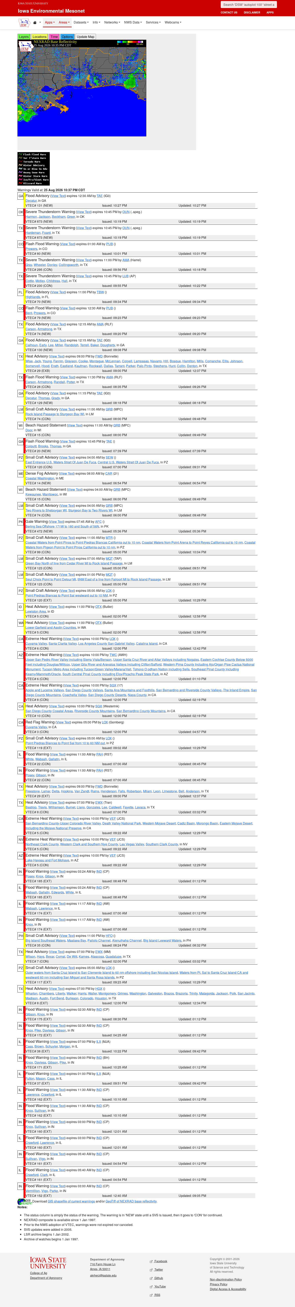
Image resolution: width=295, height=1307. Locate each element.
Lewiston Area (35, 611)
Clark (44, 1174)
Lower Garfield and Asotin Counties (50, 627)
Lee (51, 345)
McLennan (112, 361)
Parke (54, 1190)
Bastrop (31, 807)
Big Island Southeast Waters (45, 940)
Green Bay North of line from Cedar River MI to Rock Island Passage (74, 563)
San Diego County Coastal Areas (49, 711)
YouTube (160, 1286)
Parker (130, 366)
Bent (28, 313)
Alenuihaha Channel (127, 940)
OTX (98, 606)
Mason (41, 1078)
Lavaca (140, 807)
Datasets (80, 22)
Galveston (155, 993)
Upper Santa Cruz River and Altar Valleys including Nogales (156, 659)
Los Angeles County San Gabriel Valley (106, 643)
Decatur (31, 200)
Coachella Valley (74, 695)
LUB (125, 276)
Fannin (58, 361)
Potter (71, 382)
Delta (55, 791)
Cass (29, 1046)
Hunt (172, 366)
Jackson (44, 216)
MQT (109, 558)
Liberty (60, 993)
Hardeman (33, 232)
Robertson (134, 791)
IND (99, 871)
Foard (46, 232)
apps (270, 12)
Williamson (56, 807)
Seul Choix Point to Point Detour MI (50, 579)
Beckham (58, 216)
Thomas (44, 398)
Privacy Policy (218, 1284)
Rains (95, 791)
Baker (95, 345)
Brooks (43, 446)
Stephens (160, 366)
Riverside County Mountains (94, 711)
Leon (157, 791)
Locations (40, 36)
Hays (40, 956)
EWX (99, 802)
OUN (126, 211)
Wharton (31, 993)
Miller (59, 345)
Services (152, 22)
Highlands (32, 297)
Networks (111, 22)
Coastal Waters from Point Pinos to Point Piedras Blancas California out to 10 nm (82, 542)
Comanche (213, 361)
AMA (125, 260)
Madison (31, 998)
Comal (60, 956)
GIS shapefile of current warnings (71, 1201)
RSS (157, 1295)
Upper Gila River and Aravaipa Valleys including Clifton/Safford (116, 664)
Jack (37, 361)
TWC (113, 654)
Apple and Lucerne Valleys (44, 690)
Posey (29, 775)
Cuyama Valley (36, 643)
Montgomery (107, 993)
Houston (101, 998)
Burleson (72, 998)
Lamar (45, 791)
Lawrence (46, 908)
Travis (42, 807)
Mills (200, 361)
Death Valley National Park (121, 823)
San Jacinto (246, 993)
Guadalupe (113, 956)
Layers (24, 36)
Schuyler (51, 1046)
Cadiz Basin (186, 823)
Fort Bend (57, 998)
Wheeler (40, 264)
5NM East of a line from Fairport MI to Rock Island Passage (119, 579)
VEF (113, 818)
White (29, 759)
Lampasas (141, 361)
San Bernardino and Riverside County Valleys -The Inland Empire (202, 690)
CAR (108, 473)
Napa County (137, 695)
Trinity (193, 993)
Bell (181, 791)
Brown (39, 1046)
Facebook (160, 1261)
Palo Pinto (144, 366)
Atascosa (97, 956)
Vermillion (32, 1190)
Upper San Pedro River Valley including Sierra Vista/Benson (68, 659)
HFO (109, 935)
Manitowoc (50, 494)
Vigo (42, 1158)
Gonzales (93, 807)
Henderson (109, 791)
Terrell (84, 345)
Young (47, 361)
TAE (100, 195)
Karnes (84, 956)
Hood (45, 366)
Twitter (158, 1269)
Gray (28, 264)
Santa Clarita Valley (63, 643)
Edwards (57, 892)
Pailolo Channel (99, 940)
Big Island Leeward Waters (162, 940)
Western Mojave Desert (159, 823)
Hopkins (67, 791)
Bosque (175, 361)
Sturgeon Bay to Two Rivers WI (90, 510)
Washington (137, 993)
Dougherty (107, 345)
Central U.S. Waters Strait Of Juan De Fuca (128, 462)
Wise (29, 361)
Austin (43, 998)
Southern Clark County (162, 844)
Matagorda (207, 993)
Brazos (169, 993)
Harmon (31, 216)
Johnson (236, 361)
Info (95, 22)
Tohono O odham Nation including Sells (161, 669)
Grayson (71, 361)
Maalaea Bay (76, 940)
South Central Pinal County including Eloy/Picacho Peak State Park (110, 674)
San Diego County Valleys (84, 690)
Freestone (32, 791)
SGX (113, 685)
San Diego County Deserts (107, 695)
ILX (98, 1041)
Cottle (29, 280)
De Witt (72, 956)
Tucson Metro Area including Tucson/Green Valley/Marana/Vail (86, 669)
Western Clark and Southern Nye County (89, 844)
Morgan (64, 1046)
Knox (39, 876)
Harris (82, 993)
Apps (48, 22)
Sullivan (40, 1110)
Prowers (31, 248)
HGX (98, 988)
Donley (52, 264)
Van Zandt (81, 791)
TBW (100, 292)
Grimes (123, 993)
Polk (233, 993)
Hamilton (188, 361)
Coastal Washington (39, 478)
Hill (165, 361)
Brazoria (182, 993)
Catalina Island (147, 643)
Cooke (83, 361)
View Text (58, 195)
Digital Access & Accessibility (228, 1289)
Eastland (66, 366)
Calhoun (31, 345)
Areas (63, 22)
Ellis (225, 361)
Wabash (41, 759)
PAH (99, 754)
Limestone (169, 791)
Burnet (70, 807)
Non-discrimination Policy (226, 1279)
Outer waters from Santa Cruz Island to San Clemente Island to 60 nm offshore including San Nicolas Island (101, 972)
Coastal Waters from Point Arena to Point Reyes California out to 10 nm (192, 542)
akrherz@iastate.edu (103, 1275)
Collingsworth (68, 264)
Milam (147, 791)
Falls (121, 791)
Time (54, 36)
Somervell (32, 366)
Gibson (41, 775)
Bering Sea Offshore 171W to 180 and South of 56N (62, 526)
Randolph (71, 345)
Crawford (47, 1094)
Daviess (48, 1030)
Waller (92, 993)
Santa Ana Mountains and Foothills (130, 690)
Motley (40, 280)
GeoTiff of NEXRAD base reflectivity (131, 1201)
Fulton (29, 1078)
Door (28, 430)
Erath (55, 366)
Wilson (30, 956)
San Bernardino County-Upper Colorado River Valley (63, 823)
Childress (53, 280)
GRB (109, 409)
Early (43, 345)
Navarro (156, 361)
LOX (109, 590)
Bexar (50, 956)
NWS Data (131, 22)
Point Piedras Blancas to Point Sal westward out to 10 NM (66, 595)
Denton (192, 366)
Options (67, 36)
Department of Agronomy (46, 1278)
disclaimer (252, 12)
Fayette (128, 807)
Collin (181, 366)
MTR (109, 537)
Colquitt (31, 446)
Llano (81, 807)
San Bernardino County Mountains (141, 711)
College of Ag (38, 1273)
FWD (99, 356)
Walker (71, 993)
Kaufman (80, 366)
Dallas (108, 366)
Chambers (46, 993)
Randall (59, 382)
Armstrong (45, 329)
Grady (55, 398)
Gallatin (54, 759)
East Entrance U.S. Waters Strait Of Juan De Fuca (60, 462)
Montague (97, 361)
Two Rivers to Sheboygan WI (46, 510)
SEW (109, 457)
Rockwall (95, 366)
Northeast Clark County (42, 844)
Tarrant (119, 366)
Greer (71, 216)
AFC (98, 521)
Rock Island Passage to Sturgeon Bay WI (54, 414)
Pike (38, 1030)
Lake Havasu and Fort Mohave (47, 860)
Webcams (172, 22)
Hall (64, 280)
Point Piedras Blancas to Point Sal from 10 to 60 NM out (65, 743)
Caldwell (115, 807)
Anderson (193, 791)
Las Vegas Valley (132, 844)
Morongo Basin (207, 823)
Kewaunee (33, 494)
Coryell (127, 361)
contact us (229, 12)
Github (158, 1278)
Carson (30, 329)
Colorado (86, 998)
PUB (109, 244)
